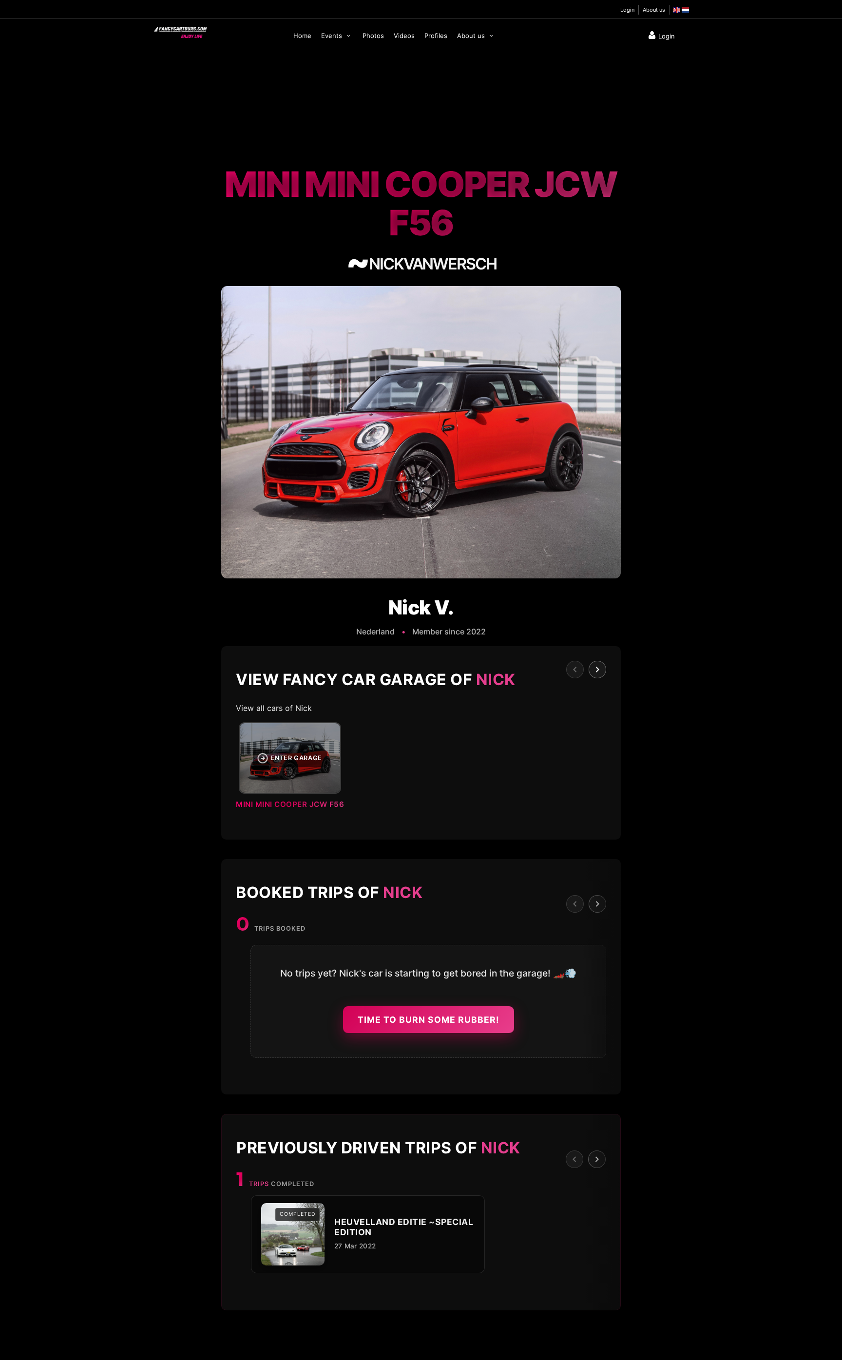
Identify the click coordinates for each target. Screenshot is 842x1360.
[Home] (180, 30)
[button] (421, 768)
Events (332, 35)
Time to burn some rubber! (428, 1020)
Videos (404, 35)
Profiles (435, 35)
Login (627, 9)
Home (302, 35)
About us (654, 9)
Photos (373, 35)
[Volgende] (597, 669)
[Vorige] (575, 669)
